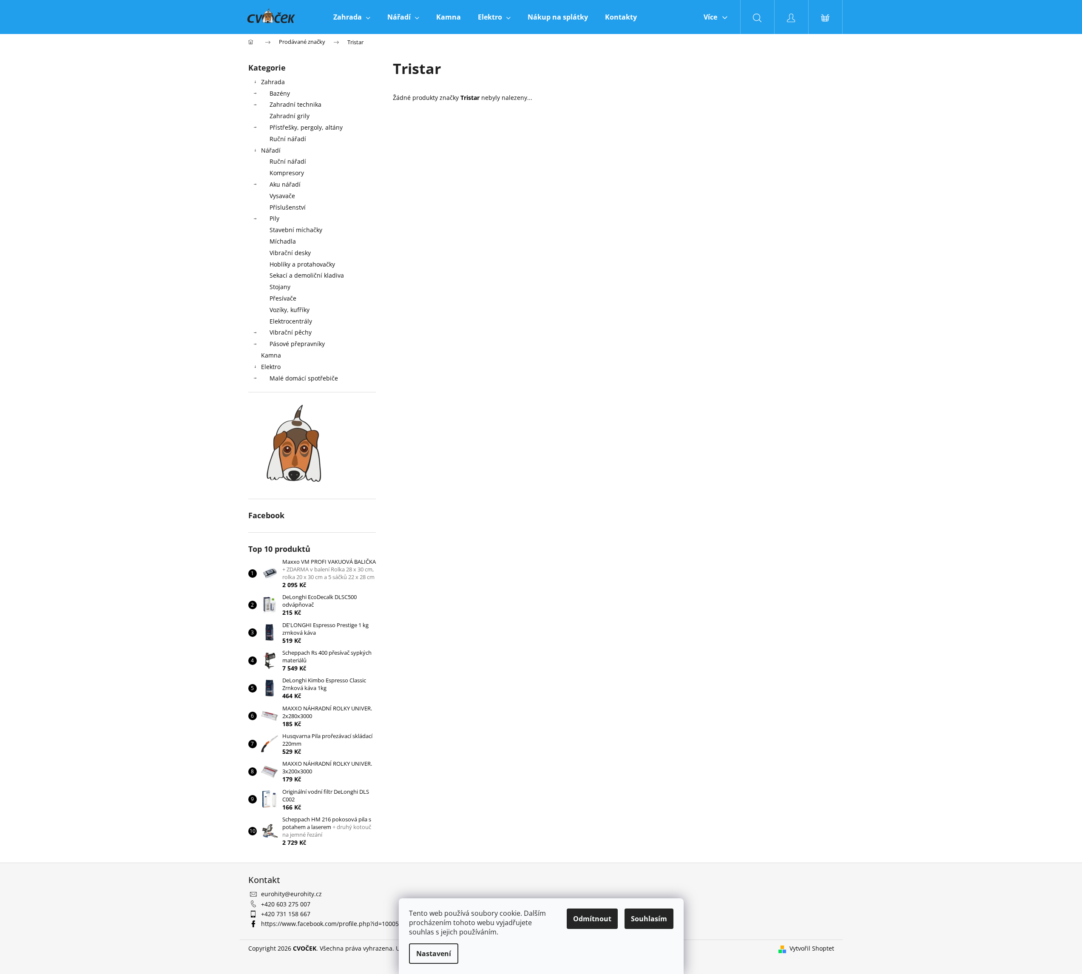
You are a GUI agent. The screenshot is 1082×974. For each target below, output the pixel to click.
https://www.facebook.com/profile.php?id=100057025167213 (347, 924)
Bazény (280, 93)
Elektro (271, 367)
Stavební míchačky (296, 230)
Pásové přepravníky (297, 344)
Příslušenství (288, 207)
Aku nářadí (285, 184)
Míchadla (283, 241)
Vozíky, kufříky (290, 310)
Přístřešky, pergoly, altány (306, 127)
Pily (274, 218)
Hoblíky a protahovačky (302, 264)
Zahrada (273, 82)
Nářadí (271, 150)
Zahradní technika (295, 104)
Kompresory (287, 173)
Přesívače (283, 298)
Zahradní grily (290, 116)
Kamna (271, 355)
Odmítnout (592, 918)
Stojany (280, 287)
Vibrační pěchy (291, 332)
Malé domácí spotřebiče (304, 378)
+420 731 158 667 (285, 914)
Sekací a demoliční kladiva (307, 275)
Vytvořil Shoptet (811, 948)
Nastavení (433, 953)
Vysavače (282, 196)
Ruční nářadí (288, 139)
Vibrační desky (290, 253)
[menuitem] (352, 17)
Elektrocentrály (291, 321)
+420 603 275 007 (285, 904)
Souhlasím (649, 918)
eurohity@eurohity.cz (291, 894)
